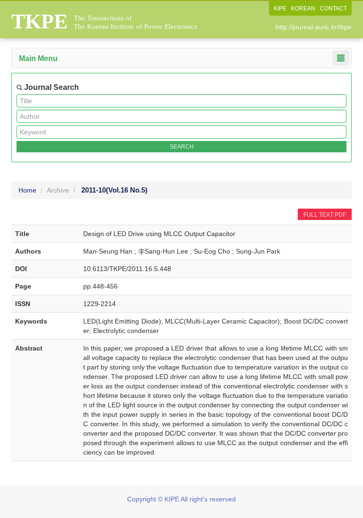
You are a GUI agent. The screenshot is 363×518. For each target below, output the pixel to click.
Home (27, 190)
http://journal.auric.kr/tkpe (314, 27)
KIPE (280, 8)
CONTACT (333, 8)
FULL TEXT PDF (324, 214)
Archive (58, 190)
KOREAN (303, 8)
